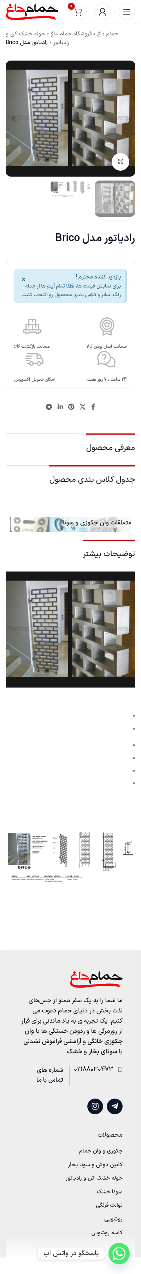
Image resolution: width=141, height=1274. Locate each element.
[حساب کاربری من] (102, 12)
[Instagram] (95, 1106)
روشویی (113, 1219)
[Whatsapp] (119, 1253)
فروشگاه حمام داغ (71, 34)
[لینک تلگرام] (49, 407)
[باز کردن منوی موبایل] (127, 12)
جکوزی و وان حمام (101, 1151)
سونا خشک (110, 1192)
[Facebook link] (93, 407)
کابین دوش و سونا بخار (95, 1165)
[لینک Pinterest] (71, 407)
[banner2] (70, 524)
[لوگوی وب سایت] (32, 11)
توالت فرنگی (109, 1205)
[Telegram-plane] (115, 1106)
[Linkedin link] (60, 407)
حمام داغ (107, 34)
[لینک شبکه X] (83, 407)
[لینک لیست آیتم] (96, 1070)
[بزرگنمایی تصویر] (120, 162)
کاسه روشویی (107, 1233)
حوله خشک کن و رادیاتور (94, 1178)
